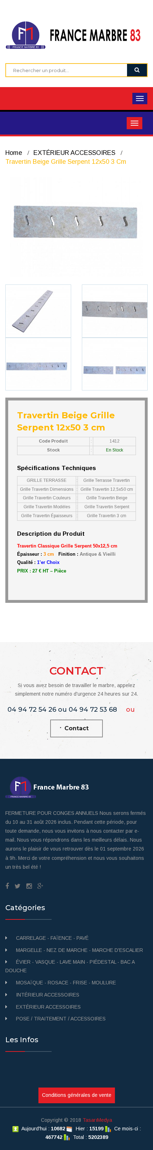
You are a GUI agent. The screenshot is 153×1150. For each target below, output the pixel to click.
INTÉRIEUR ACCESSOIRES (47, 995)
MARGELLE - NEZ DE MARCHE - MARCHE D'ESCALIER (79, 950)
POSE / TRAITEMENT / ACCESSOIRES (61, 1019)
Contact (76, 728)
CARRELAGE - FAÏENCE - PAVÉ (52, 938)
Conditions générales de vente (76, 1095)
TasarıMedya (97, 1120)
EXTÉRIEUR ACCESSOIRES (74, 152)
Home (13, 152)
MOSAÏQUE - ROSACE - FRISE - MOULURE (66, 982)
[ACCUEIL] (76, 34)
